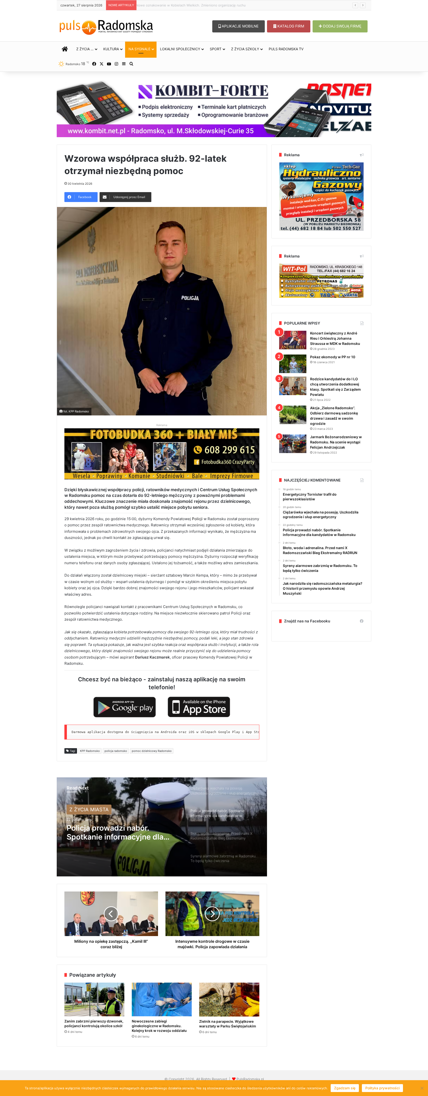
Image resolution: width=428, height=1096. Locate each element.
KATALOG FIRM (290, 26)
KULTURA (111, 49)
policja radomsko (116, 751)
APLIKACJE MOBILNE (240, 26)
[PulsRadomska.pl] (106, 26)
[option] (162, 826)
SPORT (215, 49)
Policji (198, 518)
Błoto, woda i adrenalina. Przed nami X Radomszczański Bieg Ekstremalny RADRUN (121, 832)
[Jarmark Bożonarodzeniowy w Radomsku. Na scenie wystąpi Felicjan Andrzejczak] (292, 443)
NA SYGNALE (139, 49)
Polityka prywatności (382, 1088)
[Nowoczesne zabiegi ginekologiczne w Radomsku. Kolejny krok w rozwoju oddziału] (162, 999)
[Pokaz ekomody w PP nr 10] (292, 364)
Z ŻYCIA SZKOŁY (245, 49)
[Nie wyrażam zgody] (421, 1088)
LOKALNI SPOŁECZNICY (180, 49)
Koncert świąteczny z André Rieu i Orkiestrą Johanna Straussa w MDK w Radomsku (335, 338)
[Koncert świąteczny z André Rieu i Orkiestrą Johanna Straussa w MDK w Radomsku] (292, 340)
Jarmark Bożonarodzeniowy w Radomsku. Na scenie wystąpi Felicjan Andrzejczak (336, 442)
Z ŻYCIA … (85, 49)
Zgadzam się (344, 1088)
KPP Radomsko (90, 751)
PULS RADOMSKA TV (286, 49)
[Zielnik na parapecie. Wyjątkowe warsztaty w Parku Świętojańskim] (229, 1000)
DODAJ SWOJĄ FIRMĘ (341, 26)
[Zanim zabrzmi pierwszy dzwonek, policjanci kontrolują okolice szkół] (94, 999)
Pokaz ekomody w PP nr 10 (332, 357)
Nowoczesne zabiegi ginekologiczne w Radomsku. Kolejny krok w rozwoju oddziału (203, 5)
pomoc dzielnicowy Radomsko (152, 751)
